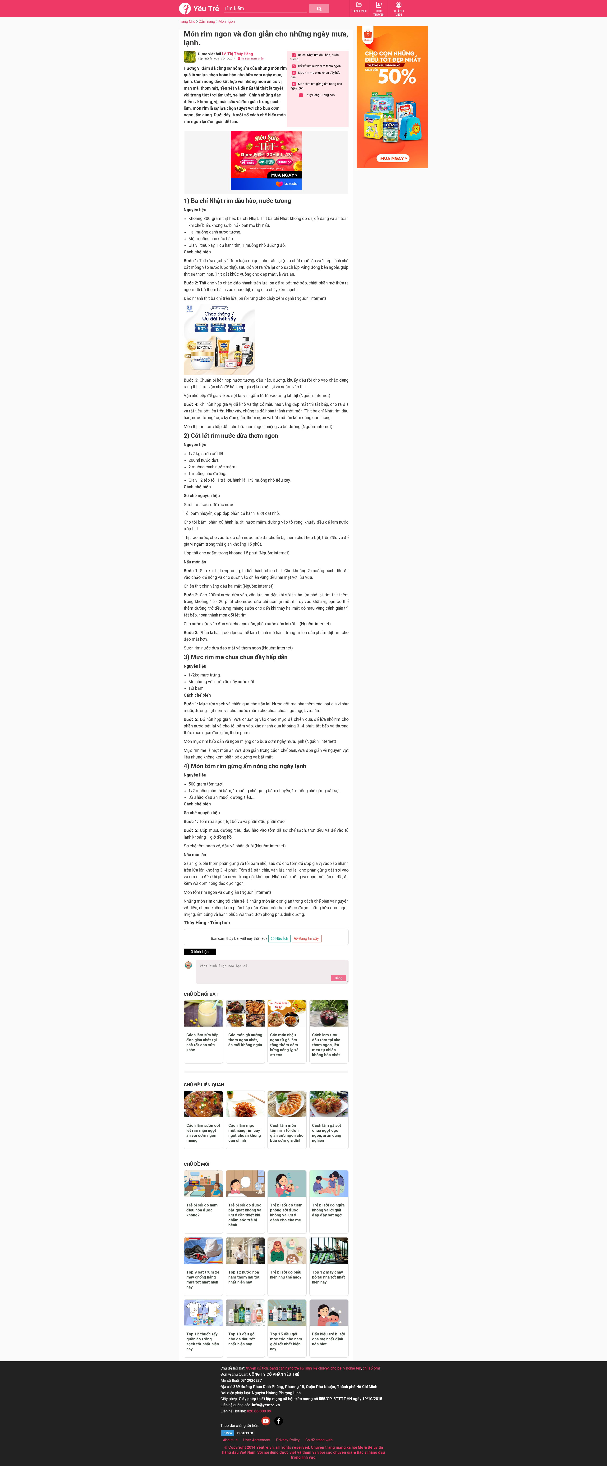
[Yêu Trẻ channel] (266, 1425)
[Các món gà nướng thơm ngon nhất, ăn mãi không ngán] (245, 1013)
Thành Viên (399, 12)
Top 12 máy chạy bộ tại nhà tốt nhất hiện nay (328, 1277)
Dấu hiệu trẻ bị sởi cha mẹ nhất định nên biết (328, 1339)
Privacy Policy (288, 1440)
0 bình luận (200, 952)
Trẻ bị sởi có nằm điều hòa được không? (202, 1210)
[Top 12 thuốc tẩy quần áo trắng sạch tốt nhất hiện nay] (203, 1313)
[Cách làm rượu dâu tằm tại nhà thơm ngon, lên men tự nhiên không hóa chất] (329, 1013)
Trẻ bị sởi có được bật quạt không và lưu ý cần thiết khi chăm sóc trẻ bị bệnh (245, 1215)
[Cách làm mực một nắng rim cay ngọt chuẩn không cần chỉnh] (245, 1104)
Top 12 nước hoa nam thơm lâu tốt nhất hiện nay (244, 1277)
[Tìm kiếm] (319, 8)
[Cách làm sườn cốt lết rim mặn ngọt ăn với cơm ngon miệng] (203, 1104)
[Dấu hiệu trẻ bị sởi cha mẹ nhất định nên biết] (329, 1313)
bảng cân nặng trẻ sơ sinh (291, 1368)
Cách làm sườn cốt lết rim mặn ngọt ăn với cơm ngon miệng (203, 1133)
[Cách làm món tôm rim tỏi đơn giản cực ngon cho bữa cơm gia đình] (287, 1104)
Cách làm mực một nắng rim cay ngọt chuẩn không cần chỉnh (244, 1133)
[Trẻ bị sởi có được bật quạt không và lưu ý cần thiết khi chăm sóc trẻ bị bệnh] (245, 1183)
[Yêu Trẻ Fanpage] (279, 1425)
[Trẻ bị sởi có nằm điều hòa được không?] (203, 1183)
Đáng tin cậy (308, 938)
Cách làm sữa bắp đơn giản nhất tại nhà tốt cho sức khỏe (202, 1042)
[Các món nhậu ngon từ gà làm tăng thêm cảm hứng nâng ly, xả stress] (287, 1013)
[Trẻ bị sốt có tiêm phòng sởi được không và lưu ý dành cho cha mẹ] (287, 1183)
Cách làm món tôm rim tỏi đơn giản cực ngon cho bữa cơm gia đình (287, 1133)
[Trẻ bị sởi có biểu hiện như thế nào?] (287, 1251)
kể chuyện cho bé (327, 1368)
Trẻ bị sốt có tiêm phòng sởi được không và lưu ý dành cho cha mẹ (286, 1212)
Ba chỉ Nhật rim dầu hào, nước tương (314, 57)
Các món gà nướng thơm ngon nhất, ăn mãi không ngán (245, 1039)
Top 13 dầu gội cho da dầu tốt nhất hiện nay (241, 1339)
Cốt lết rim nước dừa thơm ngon (316, 66)
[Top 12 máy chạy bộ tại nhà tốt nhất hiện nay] (329, 1251)
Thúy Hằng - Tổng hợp (318, 95)
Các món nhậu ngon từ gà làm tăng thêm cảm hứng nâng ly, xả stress (284, 1044)
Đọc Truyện (378, 12)
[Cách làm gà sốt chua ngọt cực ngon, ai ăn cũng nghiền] (329, 1104)
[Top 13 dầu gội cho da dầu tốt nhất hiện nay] (245, 1313)
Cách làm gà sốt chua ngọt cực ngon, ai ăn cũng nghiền (326, 1133)
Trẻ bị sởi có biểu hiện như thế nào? (286, 1274)
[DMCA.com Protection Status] (238, 1435)
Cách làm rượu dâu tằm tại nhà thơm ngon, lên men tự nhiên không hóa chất (326, 1044)
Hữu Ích (281, 938)
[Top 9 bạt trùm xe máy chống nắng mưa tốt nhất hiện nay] (203, 1251)
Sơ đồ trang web (319, 1440)
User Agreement (256, 1440)
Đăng (338, 978)
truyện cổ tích (257, 1368)
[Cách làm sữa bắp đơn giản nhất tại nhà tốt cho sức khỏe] (203, 1013)
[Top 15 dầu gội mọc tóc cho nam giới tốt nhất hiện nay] (287, 1313)
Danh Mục (359, 11)
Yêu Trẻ (206, 8)
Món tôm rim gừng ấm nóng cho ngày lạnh (316, 86)
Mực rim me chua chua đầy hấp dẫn (315, 75)
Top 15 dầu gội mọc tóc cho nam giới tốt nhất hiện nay (286, 1341)
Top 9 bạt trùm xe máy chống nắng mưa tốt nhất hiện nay (203, 1279)
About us (230, 1440)
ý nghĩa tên (352, 1368)
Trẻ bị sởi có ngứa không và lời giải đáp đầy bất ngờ (328, 1210)
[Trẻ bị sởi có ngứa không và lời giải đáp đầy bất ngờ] (329, 1183)
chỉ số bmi (371, 1368)
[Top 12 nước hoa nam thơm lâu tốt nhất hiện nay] (245, 1251)
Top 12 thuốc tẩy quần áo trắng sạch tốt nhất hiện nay (202, 1341)
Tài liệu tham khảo (252, 58)
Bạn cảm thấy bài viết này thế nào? (239, 938)
